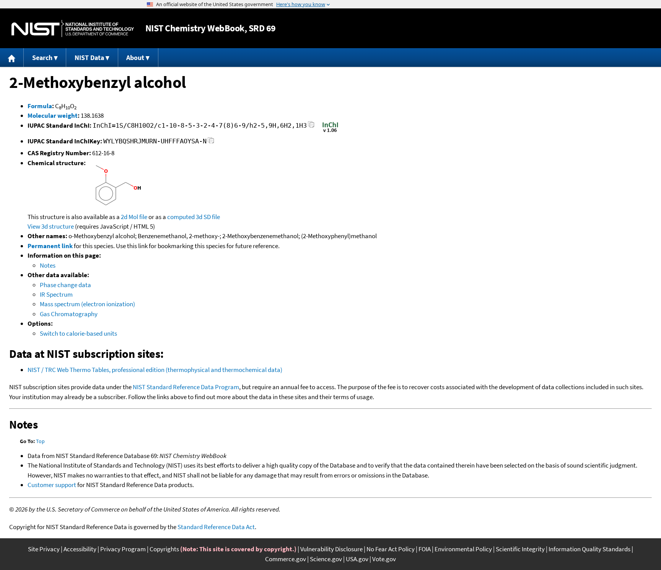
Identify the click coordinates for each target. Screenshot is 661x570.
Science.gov (326, 559)
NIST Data (89, 57)
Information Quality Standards (589, 549)
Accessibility (79, 549)
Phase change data (65, 285)
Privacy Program (123, 549)
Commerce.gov (285, 559)
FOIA (424, 549)
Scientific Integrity (520, 549)
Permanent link (50, 246)
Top (40, 441)
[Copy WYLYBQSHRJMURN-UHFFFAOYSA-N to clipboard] (211, 142)
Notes (47, 265)
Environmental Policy (463, 549)
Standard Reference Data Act (216, 527)
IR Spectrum (56, 294)
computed (181, 217)
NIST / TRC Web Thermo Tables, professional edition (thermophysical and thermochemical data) (155, 369)
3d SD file (208, 217)
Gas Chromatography (69, 314)
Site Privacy (44, 549)
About (135, 57)
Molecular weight (53, 115)
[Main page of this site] (12, 57)
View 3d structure (51, 226)
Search (42, 57)
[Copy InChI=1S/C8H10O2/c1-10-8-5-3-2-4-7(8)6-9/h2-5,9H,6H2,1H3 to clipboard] (311, 127)
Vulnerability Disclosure (331, 549)
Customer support (52, 485)
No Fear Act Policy (390, 549)
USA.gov (357, 559)
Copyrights (164, 549)
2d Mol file (134, 217)
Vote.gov (384, 559)
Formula (40, 106)
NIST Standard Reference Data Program (186, 387)
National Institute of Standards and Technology (72, 28)
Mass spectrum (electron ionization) (87, 304)
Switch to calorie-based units (78, 333)
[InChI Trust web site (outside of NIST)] (330, 131)
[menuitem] (12, 57)
